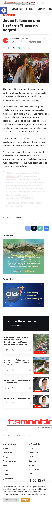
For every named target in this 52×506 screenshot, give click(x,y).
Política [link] (38, 373)
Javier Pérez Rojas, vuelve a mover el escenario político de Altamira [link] (16, 362)
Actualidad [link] (9, 15)
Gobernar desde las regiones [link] (17, 398)
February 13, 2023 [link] (14, 206)
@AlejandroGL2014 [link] (30, 173)
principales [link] (18, 218)
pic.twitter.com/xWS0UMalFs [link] (19, 198)
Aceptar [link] (25, 500)
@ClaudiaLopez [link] (13, 173)
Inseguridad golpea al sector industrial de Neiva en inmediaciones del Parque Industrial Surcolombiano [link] (17, 341)
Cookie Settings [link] (11, 500)
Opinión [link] (38, 391)
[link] (3, 10)
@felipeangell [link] (12, 176)
